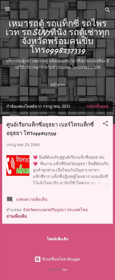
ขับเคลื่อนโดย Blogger (60, 259)
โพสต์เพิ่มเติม (57, 239)
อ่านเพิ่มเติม (16, 216)
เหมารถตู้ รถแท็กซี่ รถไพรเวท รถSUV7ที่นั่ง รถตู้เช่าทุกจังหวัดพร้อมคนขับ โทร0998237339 (58, 37)
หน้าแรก (57, 84)
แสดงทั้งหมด (97, 106)
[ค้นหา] (107, 11)
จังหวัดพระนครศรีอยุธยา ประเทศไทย (55, 209)
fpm (64, 269)
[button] (105, 124)
